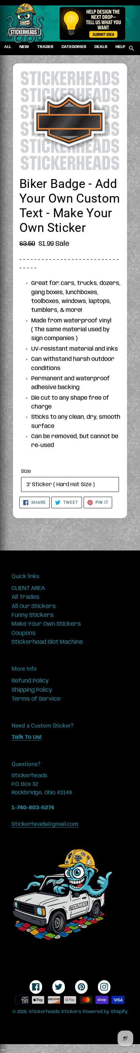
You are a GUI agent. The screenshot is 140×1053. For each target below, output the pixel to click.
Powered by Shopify (105, 1011)
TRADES (45, 47)
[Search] (131, 48)
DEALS (100, 47)
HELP (120, 47)
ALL (7, 47)
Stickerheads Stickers (55, 1011)
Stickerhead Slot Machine (47, 642)
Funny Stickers (33, 615)
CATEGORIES (74, 47)
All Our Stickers (34, 606)
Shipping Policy (32, 690)
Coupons (24, 633)
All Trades (25, 597)
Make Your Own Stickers (46, 624)
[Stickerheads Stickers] (25, 23)
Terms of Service (36, 699)
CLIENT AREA (28, 588)
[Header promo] (92, 23)
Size (26, 471)
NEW (24, 47)
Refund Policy (30, 681)
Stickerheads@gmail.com (45, 824)
